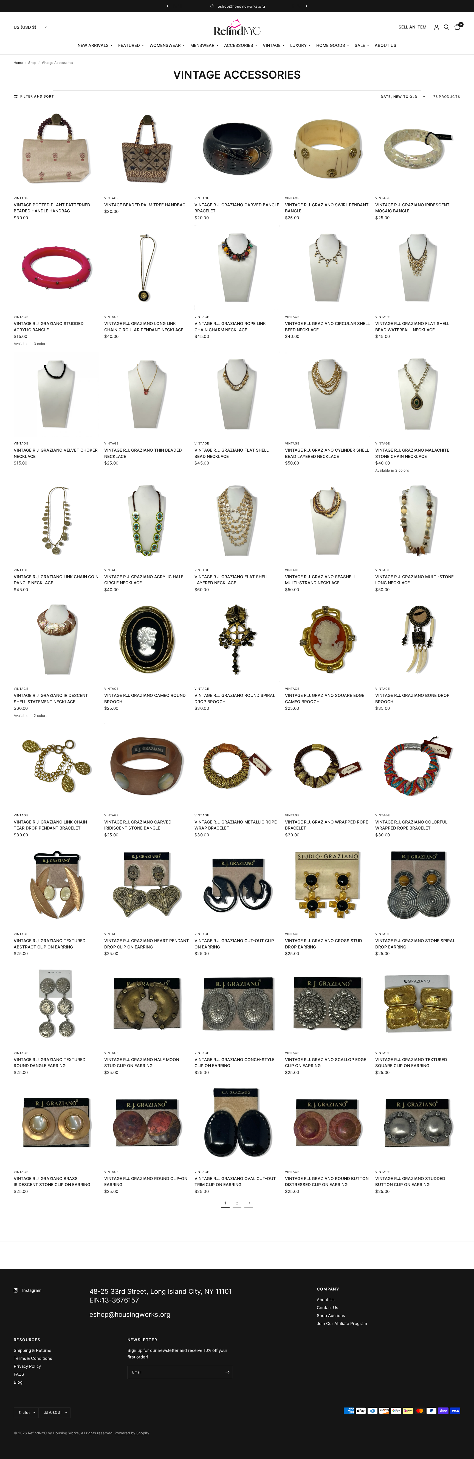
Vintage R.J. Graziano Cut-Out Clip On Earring (234, 944)
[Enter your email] (227, 1372)
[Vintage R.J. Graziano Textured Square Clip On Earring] (417, 1003)
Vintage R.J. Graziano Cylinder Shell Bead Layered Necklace (327, 453)
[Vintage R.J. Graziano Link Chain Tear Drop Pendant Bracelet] (56, 765)
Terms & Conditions (33, 1358)
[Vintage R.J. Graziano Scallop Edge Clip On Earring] (327, 1003)
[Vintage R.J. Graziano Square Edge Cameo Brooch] (327, 639)
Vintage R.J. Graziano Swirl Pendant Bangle (327, 208)
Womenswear (165, 45)
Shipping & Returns (32, 1350)
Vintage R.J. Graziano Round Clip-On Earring (145, 1181)
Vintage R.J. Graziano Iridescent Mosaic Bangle (412, 208)
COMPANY (328, 1289)
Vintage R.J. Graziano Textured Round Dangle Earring (50, 1062)
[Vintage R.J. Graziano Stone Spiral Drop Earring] (417, 884)
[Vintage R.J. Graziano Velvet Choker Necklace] (56, 394)
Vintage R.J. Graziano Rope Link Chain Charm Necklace (230, 326)
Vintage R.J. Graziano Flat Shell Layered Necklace (231, 580)
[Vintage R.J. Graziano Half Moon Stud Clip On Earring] (146, 1003)
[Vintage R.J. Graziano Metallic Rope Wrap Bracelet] (237, 765)
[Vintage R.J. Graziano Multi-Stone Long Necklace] (417, 520)
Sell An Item (412, 27)
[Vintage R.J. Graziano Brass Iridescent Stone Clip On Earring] (56, 1122)
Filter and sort (37, 96)
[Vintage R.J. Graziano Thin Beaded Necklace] (146, 394)
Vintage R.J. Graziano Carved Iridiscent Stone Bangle (137, 825)
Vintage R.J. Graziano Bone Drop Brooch (412, 698)
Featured (129, 45)
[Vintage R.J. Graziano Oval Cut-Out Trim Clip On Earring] (237, 1122)
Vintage (272, 45)
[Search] (446, 27)
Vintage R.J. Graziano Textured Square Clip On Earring (411, 1062)
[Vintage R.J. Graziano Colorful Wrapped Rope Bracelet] (417, 765)
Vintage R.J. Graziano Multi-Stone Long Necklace (414, 580)
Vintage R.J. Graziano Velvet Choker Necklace (56, 453)
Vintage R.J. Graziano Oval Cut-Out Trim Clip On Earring (235, 1181)
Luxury (298, 45)
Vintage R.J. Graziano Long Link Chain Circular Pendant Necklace (144, 326)
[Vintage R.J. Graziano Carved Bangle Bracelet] (237, 148)
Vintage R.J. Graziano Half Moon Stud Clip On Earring (141, 1062)
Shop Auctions (331, 1315)
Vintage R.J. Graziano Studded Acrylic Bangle (49, 326)
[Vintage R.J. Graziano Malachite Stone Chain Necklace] (417, 394)
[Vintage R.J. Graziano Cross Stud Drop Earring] (327, 884)
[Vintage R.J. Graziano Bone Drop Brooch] (417, 639)
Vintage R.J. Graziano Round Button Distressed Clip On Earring (327, 1181)
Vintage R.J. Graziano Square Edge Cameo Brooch (324, 698)
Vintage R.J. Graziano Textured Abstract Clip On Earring (50, 944)
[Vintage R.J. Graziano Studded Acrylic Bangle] (56, 267)
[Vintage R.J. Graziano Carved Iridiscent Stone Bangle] (146, 765)
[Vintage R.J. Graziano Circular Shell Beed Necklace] (327, 267)
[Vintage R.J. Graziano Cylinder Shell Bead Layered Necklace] (327, 394)
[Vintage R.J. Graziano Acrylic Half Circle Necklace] (146, 520)
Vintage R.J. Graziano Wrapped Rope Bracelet (326, 825)
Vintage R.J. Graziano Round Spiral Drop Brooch (234, 698)
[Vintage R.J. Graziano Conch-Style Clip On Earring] (237, 1003)
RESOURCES (27, 1340)
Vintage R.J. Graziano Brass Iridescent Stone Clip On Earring (52, 1181)
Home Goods (330, 45)
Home (18, 63)
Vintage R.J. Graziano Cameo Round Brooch (145, 698)
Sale (360, 45)
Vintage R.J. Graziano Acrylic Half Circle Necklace (144, 580)
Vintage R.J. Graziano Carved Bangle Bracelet (236, 208)
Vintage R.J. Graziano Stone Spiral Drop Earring (415, 944)
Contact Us (327, 1307)
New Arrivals (93, 45)
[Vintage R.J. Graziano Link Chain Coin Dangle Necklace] (56, 520)
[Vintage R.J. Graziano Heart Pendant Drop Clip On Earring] (146, 884)
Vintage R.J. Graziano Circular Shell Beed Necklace (327, 326)
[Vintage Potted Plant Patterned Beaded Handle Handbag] (56, 148)
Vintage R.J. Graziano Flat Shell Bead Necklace (231, 453)
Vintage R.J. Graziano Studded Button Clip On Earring (410, 1181)
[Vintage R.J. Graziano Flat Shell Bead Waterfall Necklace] (417, 267)
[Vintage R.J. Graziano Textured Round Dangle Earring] (56, 1003)
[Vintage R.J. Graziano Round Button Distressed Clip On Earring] (327, 1122)
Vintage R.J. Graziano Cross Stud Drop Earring (323, 944)
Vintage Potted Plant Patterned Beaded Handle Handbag (52, 208)
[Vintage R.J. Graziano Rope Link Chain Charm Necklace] (237, 267)
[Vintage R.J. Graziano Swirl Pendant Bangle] (327, 148)
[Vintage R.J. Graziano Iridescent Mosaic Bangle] (417, 148)
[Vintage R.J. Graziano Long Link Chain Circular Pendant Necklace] (146, 267)
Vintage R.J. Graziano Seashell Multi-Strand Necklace (320, 580)
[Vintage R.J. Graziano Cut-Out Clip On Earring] (237, 884)
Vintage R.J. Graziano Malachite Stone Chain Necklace (412, 453)
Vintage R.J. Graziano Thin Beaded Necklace (143, 453)
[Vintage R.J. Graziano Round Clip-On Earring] (146, 1122)
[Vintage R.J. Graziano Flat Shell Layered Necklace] (237, 520)
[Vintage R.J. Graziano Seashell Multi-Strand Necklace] (327, 520)
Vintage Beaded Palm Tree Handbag (144, 204)
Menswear (202, 45)
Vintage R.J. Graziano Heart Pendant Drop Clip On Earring (146, 944)
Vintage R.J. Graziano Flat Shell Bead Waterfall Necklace (412, 326)
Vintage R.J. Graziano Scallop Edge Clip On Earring (325, 1062)
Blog (18, 1382)
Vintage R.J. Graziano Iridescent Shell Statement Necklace (51, 698)
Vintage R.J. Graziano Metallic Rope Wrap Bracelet (235, 825)
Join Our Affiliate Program (342, 1323)
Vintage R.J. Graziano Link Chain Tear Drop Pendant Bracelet (50, 825)
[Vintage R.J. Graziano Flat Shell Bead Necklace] (237, 394)
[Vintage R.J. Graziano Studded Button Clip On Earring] (417, 1122)
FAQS (19, 1374)
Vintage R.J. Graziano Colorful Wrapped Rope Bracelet (411, 825)
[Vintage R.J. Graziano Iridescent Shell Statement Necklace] (56, 639)
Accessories (238, 45)
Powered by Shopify (132, 1433)
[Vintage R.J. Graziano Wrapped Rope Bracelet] (327, 765)
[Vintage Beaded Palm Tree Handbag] (146, 148)
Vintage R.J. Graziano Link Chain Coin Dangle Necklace (56, 580)
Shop (32, 63)
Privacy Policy (27, 1366)
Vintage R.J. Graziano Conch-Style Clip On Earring (234, 1062)
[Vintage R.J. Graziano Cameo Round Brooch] (146, 639)
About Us (385, 45)
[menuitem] (412, 27)
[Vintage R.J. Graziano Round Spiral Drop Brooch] (237, 639)
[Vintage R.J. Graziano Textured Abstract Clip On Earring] (56, 884)
